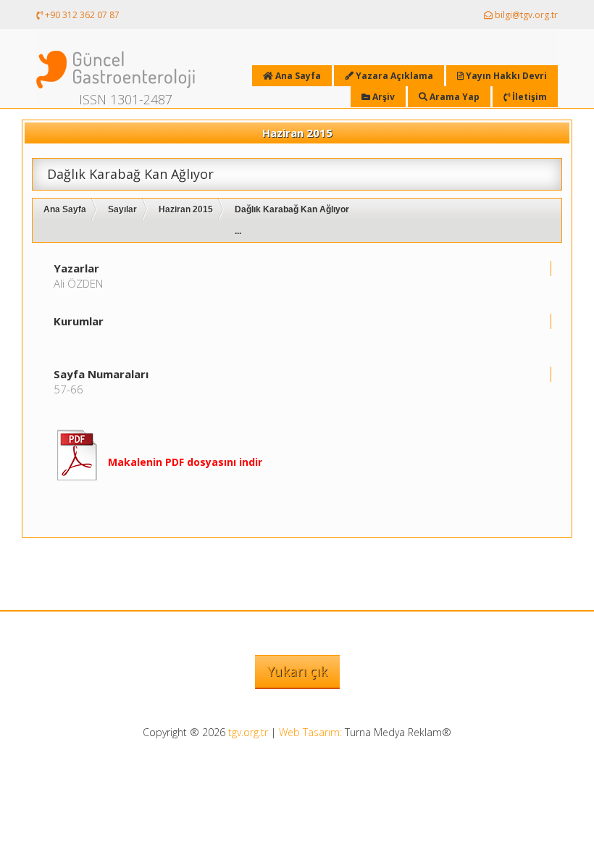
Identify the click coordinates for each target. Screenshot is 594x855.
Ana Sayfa (64, 209)
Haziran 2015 (186, 209)
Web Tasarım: (310, 732)
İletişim (528, 97)
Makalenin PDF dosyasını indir (185, 462)
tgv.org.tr (248, 732)
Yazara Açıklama (393, 76)
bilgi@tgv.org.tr (525, 15)
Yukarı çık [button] (297, 671)
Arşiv (382, 97)
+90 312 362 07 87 (81, 15)
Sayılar (122, 209)
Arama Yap (453, 97)
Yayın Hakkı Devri (505, 76)
